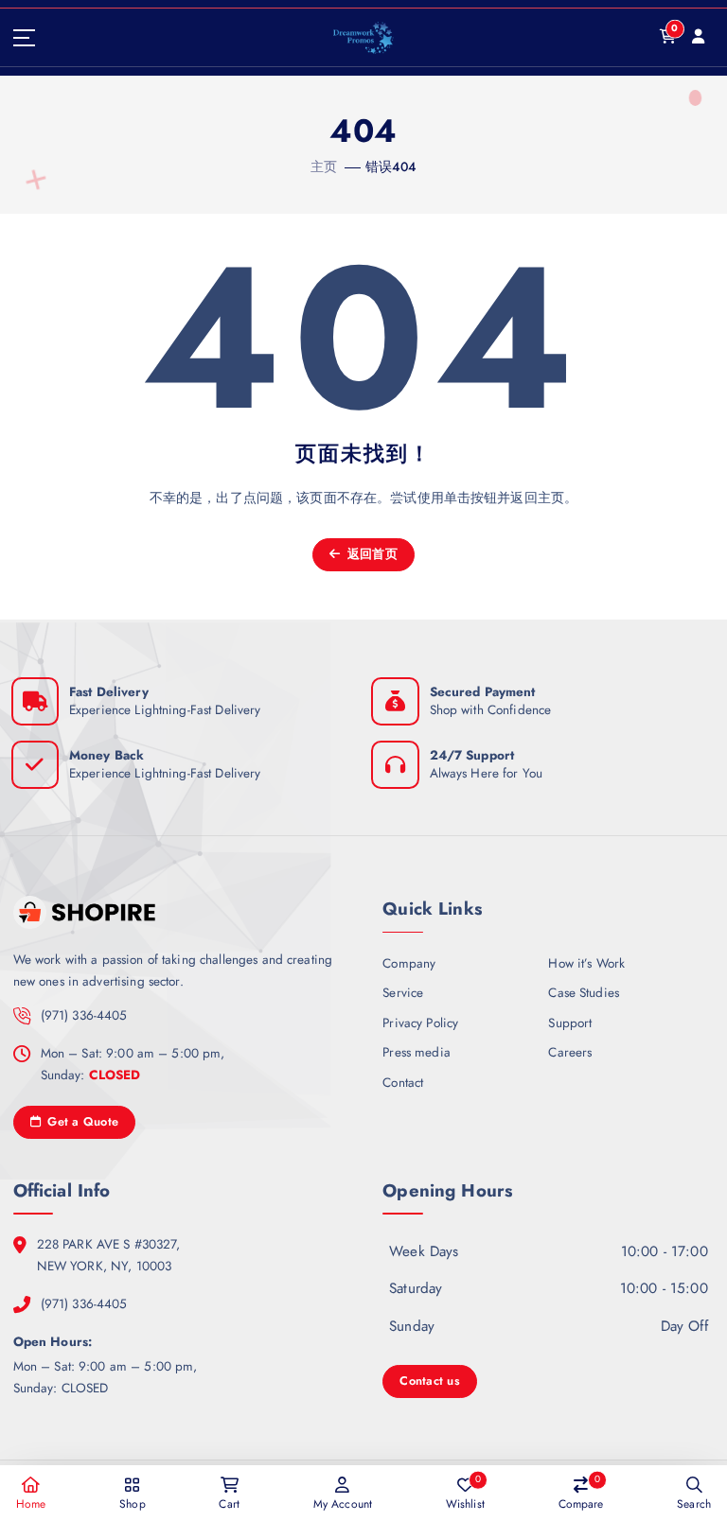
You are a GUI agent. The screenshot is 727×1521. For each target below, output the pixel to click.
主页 (323, 166)
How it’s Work (586, 962)
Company (408, 962)
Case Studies (583, 992)
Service (402, 992)
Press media (416, 1051)
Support (570, 1022)
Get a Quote (81, 1121)
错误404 (391, 166)
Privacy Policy (420, 1022)
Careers (570, 1051)
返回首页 (371, 554)
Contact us (429, 1381)
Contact (402, 1082)
